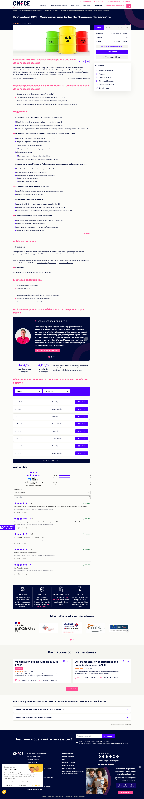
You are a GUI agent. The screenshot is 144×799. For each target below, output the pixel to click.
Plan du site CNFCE (68, 768)
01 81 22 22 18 (100, 1)
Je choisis (22, 785)
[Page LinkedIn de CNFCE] (107, 756)
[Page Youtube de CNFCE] (114, 756)
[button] (4, 791)
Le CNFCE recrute (68, 756)
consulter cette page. (66, 263)
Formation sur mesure (59, 6)
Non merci (9, 785)
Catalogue (43, 6)
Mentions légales (68, 765)
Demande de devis (115, 1)
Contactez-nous (86, 1)
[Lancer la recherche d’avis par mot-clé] (89, 497)
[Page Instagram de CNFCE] (110, 756)
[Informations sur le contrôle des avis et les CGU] (42, 482)
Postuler (127, 1)
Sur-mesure (122, 28)
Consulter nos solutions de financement (79, 78)
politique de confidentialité (120, 743)
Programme (102, 73)
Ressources (87, 6)
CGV (63, 759)
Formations (22, 10)
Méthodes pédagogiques (106, 81)
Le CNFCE (98, 6)
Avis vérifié (87, 503)
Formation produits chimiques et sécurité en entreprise (59, 10)
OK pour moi (36, 785)
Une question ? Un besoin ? (9, 527)
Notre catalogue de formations (37, 753)
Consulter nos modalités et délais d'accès (24, 78)
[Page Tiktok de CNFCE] (117, 756)
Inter (98, 28)
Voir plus (72, 689)
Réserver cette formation (106, 84)
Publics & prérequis (105, 77)
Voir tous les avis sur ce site (33, 485)
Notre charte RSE (67, 753)
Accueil (15, 10)
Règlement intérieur (68, 762)
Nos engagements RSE (34, 789)
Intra (109, 28)
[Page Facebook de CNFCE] (99, 756)
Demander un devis (33, 759)
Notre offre (75, 6)
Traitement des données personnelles (75, 796)
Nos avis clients (104, 88)
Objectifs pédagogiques (106, 70)
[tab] (49, 357)
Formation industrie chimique (34, 10)
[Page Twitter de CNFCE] (103, 756)
